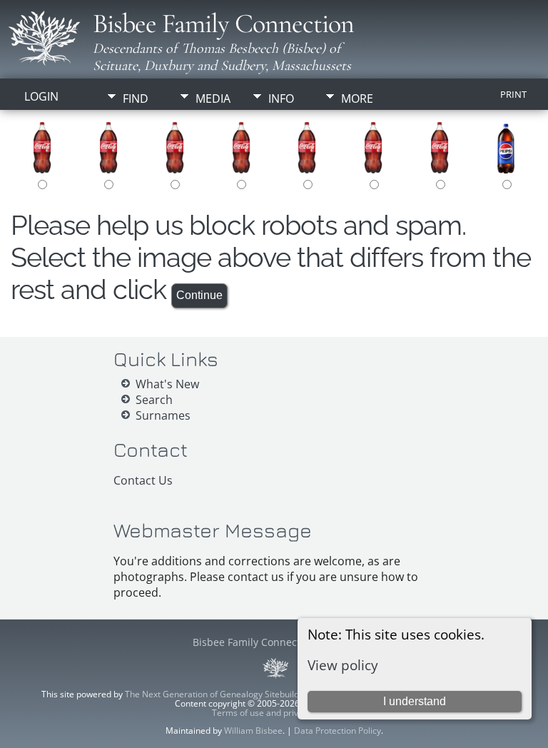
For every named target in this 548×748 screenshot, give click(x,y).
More (357, 98)
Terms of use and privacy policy (274, 713)
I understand (414, 701)
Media (213, 98)
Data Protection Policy (337, 730)
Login (41, 96)
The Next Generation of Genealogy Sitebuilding (218, 694)
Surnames (163, 415)
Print (513, 94)
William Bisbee (253, 730)
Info (281, 98)
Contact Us (143, 480)
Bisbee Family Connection (223, 23)
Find (135, 98)
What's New (167, 384)
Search (154, 400)
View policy (343, 665)
